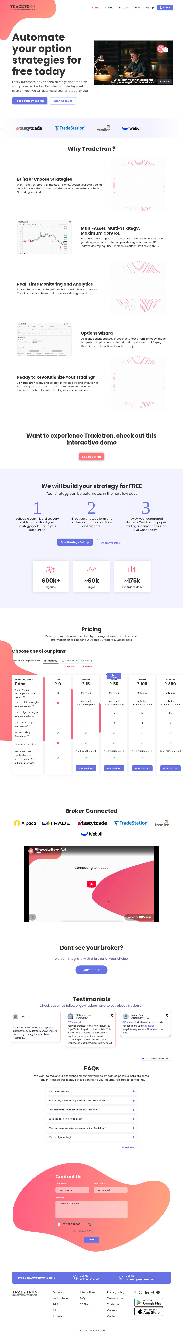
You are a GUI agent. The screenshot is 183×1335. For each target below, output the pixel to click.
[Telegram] (152, 1294)
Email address (101, 1185)
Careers (112, 1312)
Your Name (60, 1185)
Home (95, 7)
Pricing (109, 7)
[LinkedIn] (147, 1294)
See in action (91, 457)
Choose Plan (86, 768)
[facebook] (135, 1294)
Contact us (91, 970)
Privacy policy (115, 1294)
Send (92, 1241)
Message (60, 1199)
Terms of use (115, 1300)
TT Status (86, 1306)
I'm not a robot (71, 1225)
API (54, 1312)
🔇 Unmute (164, 81)
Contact (112, 1318)
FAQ (82, 1300)
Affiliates (58, 1318)
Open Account (62, 101)
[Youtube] (158, 1294)
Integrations (87, 1294)
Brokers (124, 7)
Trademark (114, 1306)
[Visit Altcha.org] (89, 1226)
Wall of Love (60, 1300)
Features (58, 1294)
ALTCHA (87, 1232)
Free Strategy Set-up (30, 101)
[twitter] (140, 1294)
